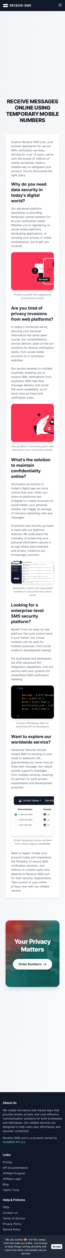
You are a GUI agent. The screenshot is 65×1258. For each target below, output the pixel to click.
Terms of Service (14, 1218)
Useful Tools (11, 1190)
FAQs (6, 1207)
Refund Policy (12, 1229)
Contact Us (10, 1212)
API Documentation (15, 1167)
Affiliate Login (12, 1179)
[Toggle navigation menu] (60, 5)
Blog (6, 1184)
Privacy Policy (12, 1224)
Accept (57, 1246)
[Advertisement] (32, 61)
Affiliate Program (14, 1173)
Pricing (7, 1162)
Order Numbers (30, 964)
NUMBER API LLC (14, 1142)
